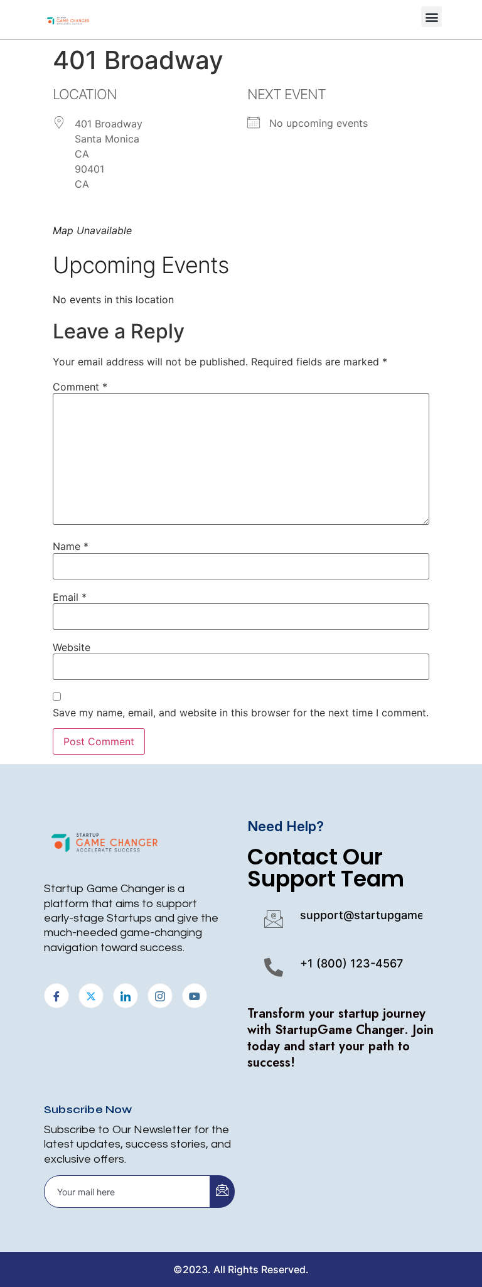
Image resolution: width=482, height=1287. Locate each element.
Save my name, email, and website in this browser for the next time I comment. (241, 713)
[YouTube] (194, 995)
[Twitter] (91, 995)
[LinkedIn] (125, 995)
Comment (80, 387)
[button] (431, 16)
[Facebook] (56, 995)
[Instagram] (160, 995)
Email (70, 597)
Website (71, 647)
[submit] (222, 1191)
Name (70, 546)
